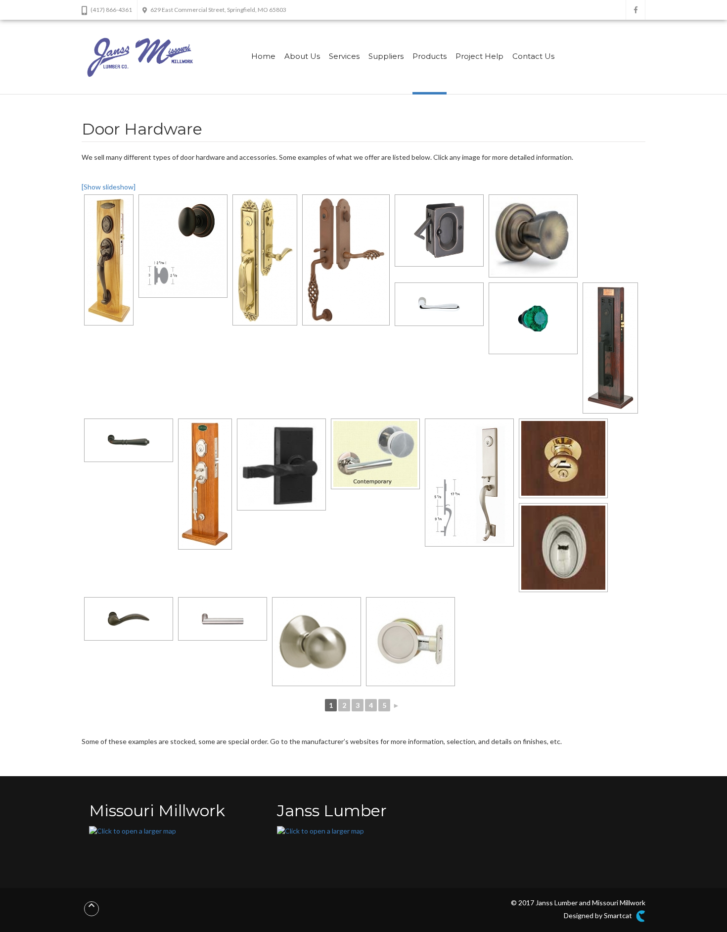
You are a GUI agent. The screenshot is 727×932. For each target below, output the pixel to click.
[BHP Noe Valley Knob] (563, 458)
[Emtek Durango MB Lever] (129, 619)
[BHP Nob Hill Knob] (563, 548)
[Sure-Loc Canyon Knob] (183, 246)
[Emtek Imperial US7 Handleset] (265, 260)
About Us (302, 56)
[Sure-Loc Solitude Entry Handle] (469, 482)
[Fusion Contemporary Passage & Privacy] (375, 454)
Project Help (479, 56)
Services (344, 56)
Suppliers (386, 56)
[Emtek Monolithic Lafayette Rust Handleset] (346, 260)
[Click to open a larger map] (132, 830)
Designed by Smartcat (599, 915)
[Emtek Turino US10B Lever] (129, 440)
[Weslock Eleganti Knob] (533, 236)
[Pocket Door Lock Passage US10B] (439, 230)
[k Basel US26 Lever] (439, 304)
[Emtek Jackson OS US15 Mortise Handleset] (205, 484)
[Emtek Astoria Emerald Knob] (533, 318)
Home (263, 56)
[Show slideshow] (109, 187)
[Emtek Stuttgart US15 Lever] (223, 619)
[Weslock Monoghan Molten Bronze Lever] (281, 464)
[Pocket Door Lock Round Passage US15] (410, 642)
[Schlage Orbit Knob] (316, 642)
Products (429, 56)
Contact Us (533, 56)
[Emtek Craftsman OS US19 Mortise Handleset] (610, 348)
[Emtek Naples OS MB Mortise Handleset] (109, 260)
